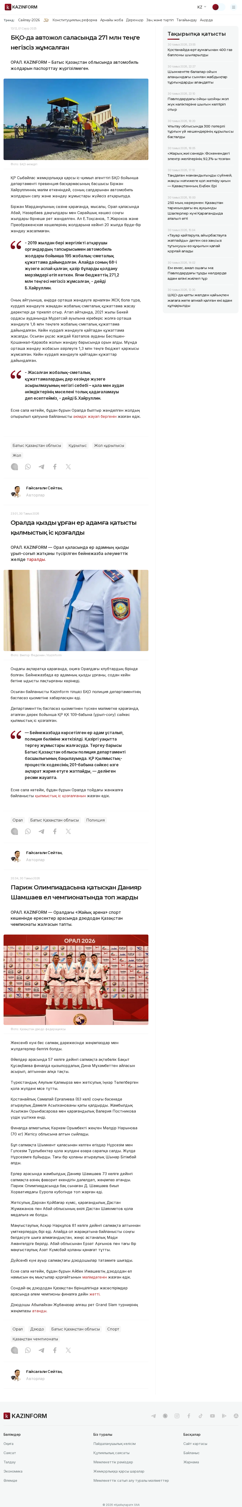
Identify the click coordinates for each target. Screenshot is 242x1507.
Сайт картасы (195, 1443)
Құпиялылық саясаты (111, 1453)
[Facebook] (55, 467)
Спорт (113, 1329)
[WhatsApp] (28, 467)
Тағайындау (187, 20)
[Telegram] (41, 467)
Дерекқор (134, 20)
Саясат (10, 1453)
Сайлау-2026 (29, 20)
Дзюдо (37, 1329)
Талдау (10, 1462)
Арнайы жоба (111, 20)
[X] (68, 467)
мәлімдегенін (94, 1277)
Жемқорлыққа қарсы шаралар (118, 1471)
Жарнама (191, 1462)
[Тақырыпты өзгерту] (218, 7)
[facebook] (188, 1416)
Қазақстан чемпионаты (35, 1339)
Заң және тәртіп (160, 20)
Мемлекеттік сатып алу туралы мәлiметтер (131, 1480)
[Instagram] (14, 467)
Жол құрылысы (109, 445)
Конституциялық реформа (74, 20)
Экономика (13, 1471)
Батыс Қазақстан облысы (37, 445)
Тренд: (9, 20)
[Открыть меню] (233, 7)
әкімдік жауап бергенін (95, 416)
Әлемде (10, 1480)
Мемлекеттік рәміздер (113, 1462)
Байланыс (191, 1453)
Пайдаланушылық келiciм (114, 1443)
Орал (18, 820)
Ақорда (206, 20)
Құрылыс (78, 445)
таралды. (36, 559)
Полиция (95, 820)
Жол (17, 455)
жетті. (94, 1294)
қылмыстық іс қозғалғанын (60, 795)
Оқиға (8, 1443)
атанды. (39, 1310)
